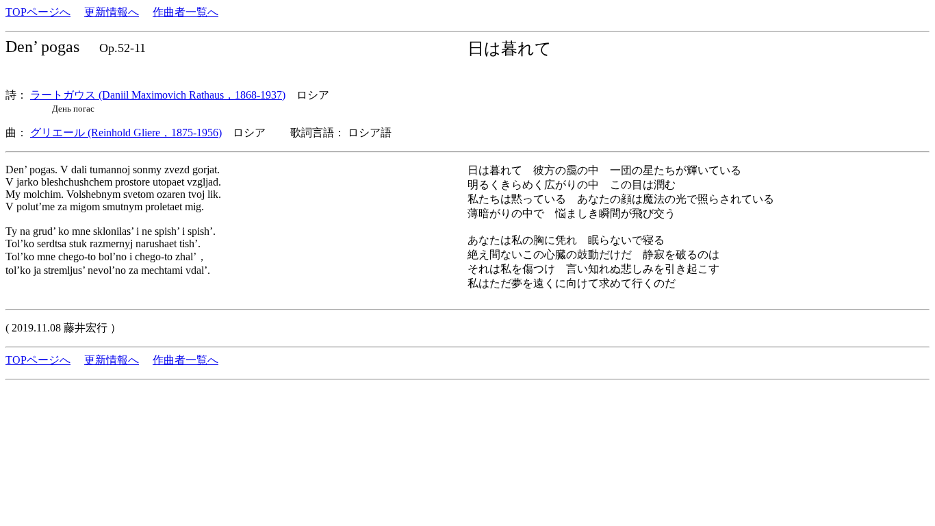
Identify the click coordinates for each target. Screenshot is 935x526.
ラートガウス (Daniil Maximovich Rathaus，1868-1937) (157, 95)
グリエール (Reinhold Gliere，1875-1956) (126, 132)
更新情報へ (111, 12)
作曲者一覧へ (185, 12)
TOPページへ (38, 12)
